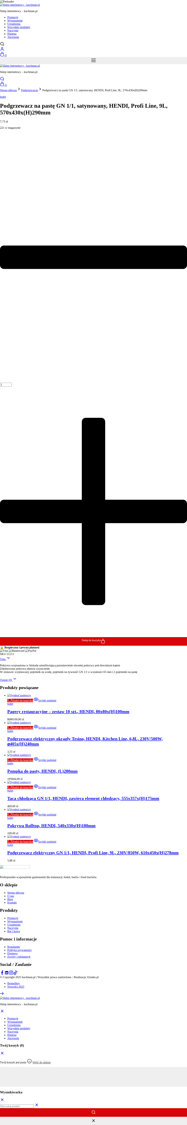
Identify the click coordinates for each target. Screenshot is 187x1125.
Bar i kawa (13, 931)
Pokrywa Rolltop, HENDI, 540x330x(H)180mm (51, 825)
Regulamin (13, 946)
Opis (3, 659)
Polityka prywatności (19, 950)
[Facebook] (2, 973)
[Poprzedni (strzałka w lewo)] (93, 1081)
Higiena (11, 33)
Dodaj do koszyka (91, 640)
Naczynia (12, 30)
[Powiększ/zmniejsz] (93, 1068)
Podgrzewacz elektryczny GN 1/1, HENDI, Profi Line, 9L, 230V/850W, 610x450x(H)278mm (93, 852)
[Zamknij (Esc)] (93, 1078)
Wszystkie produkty (18, 27)
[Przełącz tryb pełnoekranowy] (93, 1072)
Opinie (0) (6, 680)
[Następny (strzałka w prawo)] (93, 1085)
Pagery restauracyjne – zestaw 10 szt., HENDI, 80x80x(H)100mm (68, 711)
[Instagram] (11, 973)
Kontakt (12, 902)
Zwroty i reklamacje (18, 956)
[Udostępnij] (93, 1075)
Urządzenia (13, 23)
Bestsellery (13, 983)
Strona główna (8, 90)
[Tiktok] (15, 973)
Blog (10, 899)
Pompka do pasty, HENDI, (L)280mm (42, 771)
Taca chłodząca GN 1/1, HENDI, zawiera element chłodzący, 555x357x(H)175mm (83, 798)
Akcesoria (13, 37)
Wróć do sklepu (42, 1062)
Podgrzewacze (29, 90)
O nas (10, 896)
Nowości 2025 (15, 986)
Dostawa (12, 953)
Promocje (12, 17)
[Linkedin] (6, 973)
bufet (3, 96)
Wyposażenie (15, 20)
